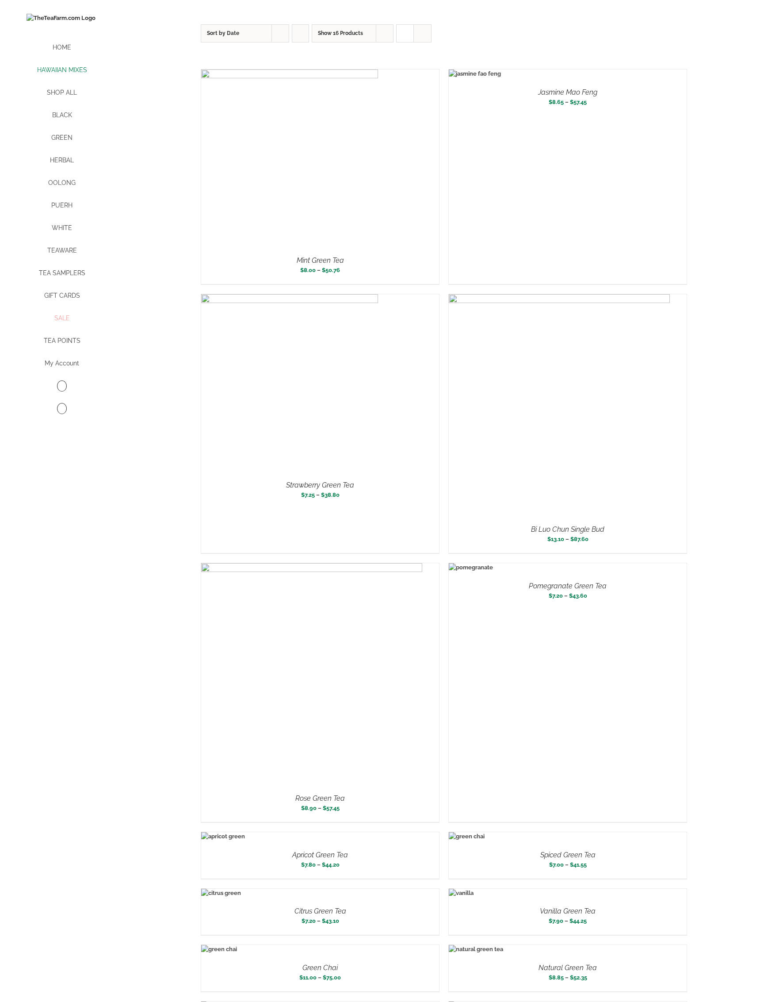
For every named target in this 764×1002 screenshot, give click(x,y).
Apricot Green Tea (320, 855)
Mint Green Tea (320, 260)
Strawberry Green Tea (320, 485)
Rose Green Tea (320, 798)
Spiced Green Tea (568, 855)
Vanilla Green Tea (568, 911)
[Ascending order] (300, 33)
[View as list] (422, 33)
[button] (62, 409)
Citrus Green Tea (320, 911)
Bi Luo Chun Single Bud (567, 529)
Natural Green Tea (568, 968)
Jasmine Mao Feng (567, 92)
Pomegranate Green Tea (568, 586)
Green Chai (320, 968)
